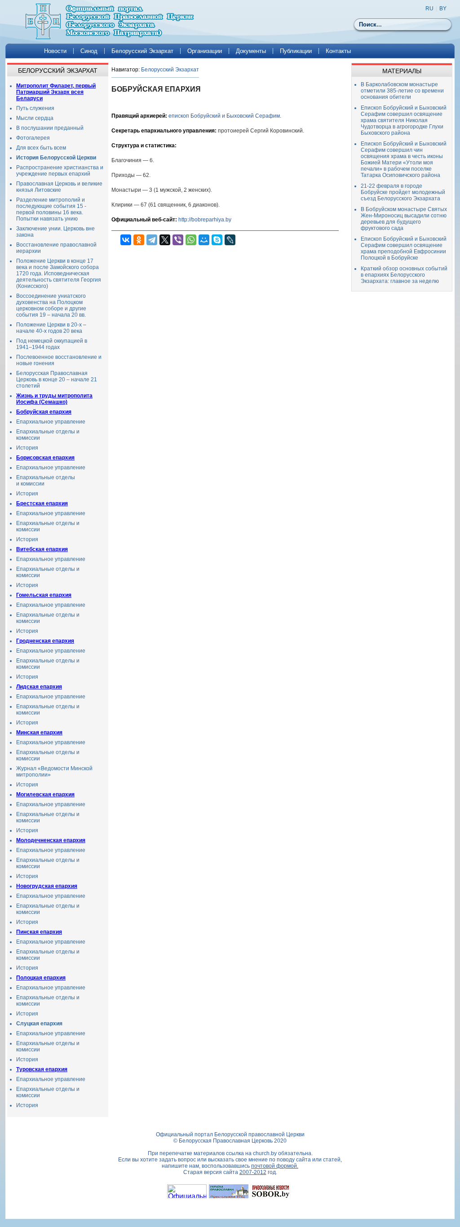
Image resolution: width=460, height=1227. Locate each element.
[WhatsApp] (191, 239)
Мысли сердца (34, 118)
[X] (164, 239)
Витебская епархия (42, 549)
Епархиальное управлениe (50, 850)
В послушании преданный (50, 128)
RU (429, 8)
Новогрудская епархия (46, 886)
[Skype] (217, 239)
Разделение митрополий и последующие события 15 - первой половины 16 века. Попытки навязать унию (51, 209)
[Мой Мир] (204, 239)
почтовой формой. (274, 1166)
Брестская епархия (42, 503)
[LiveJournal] (230, 239)
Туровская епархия (41, 1069)
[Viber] (177, 239)
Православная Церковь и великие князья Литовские (59, 187)
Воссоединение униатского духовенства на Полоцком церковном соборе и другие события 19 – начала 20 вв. (51, 305)
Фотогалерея (33, 138)
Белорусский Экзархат (142, 51)
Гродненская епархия (45, 641)
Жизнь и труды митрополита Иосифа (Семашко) (54, 399)
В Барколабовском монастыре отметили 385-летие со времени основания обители (402, 90)
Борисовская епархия (45, 458)
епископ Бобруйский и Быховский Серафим (224, 116)
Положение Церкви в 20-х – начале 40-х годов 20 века (51, 328)
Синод (88, 51)
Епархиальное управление (50, 422)
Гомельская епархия (43, 595)
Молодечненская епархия (50, 840)
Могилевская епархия (45, 794)
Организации (204, 51)
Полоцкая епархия (41, 978)
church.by (265, 1153)
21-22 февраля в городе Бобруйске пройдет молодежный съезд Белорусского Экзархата (403, 192)
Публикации (296, 51)
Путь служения (35, 108)
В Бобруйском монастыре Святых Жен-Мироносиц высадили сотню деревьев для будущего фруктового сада (404, 218)
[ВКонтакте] (125, 239)
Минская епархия (39, 732)
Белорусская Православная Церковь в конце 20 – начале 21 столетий (56, 379)
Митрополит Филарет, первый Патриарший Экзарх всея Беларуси (56, 92)
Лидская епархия (39, 687)
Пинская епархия (39, 932)
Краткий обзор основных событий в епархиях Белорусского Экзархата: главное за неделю (404, 274)
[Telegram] (151, 239)
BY (443, 8)
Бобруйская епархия (43, 412)
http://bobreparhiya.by (204, 219)
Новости (55, 51)
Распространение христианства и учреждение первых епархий (59, 170)
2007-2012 (252, 1172)
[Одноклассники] (138, 239)
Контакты (338, 51)
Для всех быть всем (41, 148)
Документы (251, 51)
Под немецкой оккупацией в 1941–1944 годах (51, 344)
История (27, 448)
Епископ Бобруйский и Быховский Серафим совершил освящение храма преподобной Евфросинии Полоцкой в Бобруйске (404, 248)
